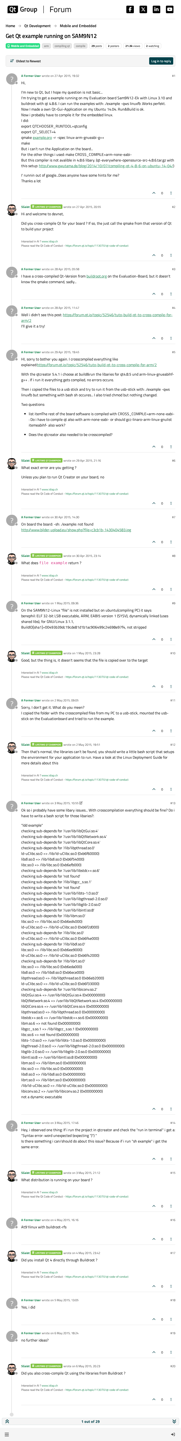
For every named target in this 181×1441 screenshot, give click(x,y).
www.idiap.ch (50, 241)
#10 (172, 653)
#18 (172, 1300)
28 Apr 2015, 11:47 (66, 307)
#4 (173, 307)
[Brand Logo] (39, 9)
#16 (172, 1219)
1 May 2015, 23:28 (88, 653)
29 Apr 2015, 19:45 (66, 352)
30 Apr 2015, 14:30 (66, 517)
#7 (173, 517)
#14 (172, 1122)
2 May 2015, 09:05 (66, 700)
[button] (7, 1434)
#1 (173, 75)
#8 (173, 555)
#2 (173, 206)
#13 (172, 803)
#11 (172, 700)
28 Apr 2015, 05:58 (66, 269)
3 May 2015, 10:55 (66, 803)
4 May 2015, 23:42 (88, 1253)
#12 (172, 744)
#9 (173, 603)
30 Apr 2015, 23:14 (88, 555)
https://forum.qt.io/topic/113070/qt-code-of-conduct (97, 245)
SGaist (25, 206)
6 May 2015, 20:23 (88, 1366)
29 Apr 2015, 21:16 (88, 460)
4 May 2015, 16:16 (66, 1219)
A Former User (31, 75)
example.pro (42, 137)
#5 (173, 352)
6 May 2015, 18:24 (66, 1333)
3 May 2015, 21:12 (88, 1172)
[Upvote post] (154, 193)
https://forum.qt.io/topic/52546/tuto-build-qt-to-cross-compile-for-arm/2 (97, 365)
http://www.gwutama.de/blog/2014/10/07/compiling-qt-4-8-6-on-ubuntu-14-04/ (106, 166)
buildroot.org (96, 276)
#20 (172, 1366)
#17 (172, 1253)
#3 (173, 269)
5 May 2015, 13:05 (66, 1300)
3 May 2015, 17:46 (66, 1122)
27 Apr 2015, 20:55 (88, 206)
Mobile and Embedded (24, 46)
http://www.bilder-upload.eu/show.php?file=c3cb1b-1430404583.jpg (76, 530)
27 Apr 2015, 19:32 (66, 75)
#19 (172, 1333)
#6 (173, 460)
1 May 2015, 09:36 (66, 603)
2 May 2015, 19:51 (88, 744)
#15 (172, 1172)
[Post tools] (171, 193)
